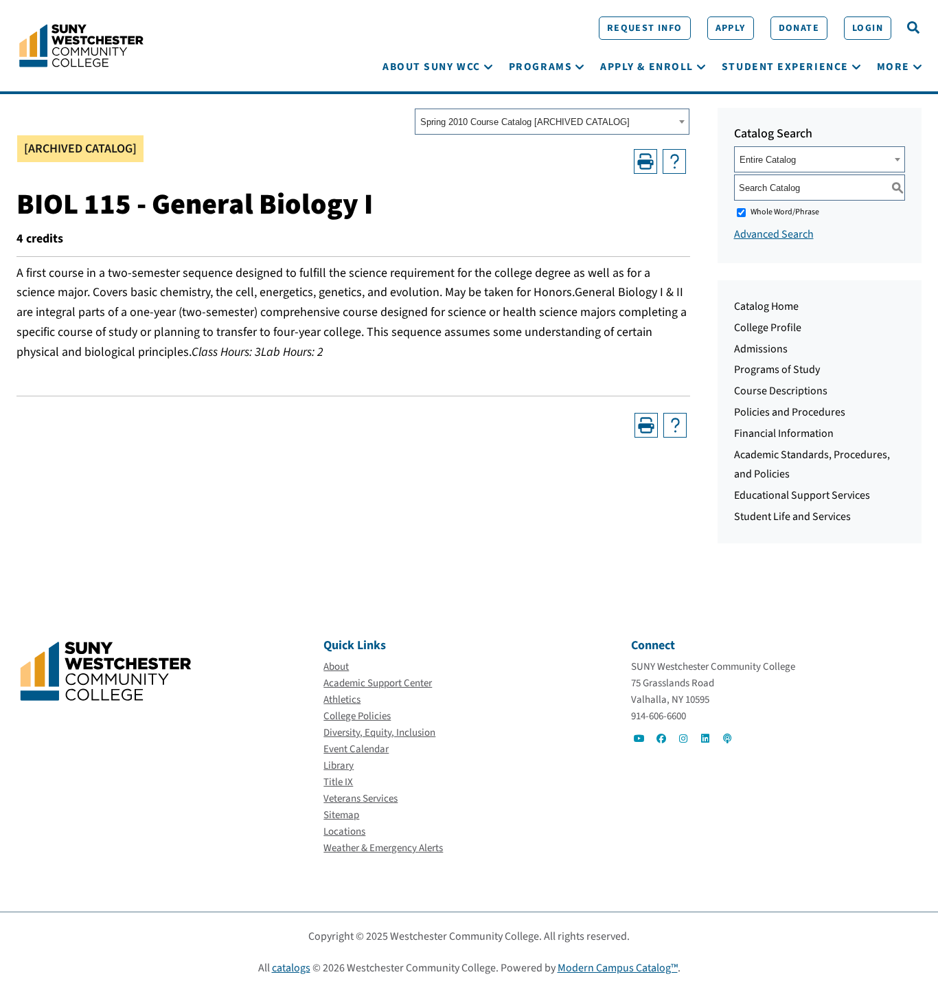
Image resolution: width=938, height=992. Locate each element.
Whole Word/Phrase (785, 212)
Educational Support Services (802, 495)
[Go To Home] (81, 44)
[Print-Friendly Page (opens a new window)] (645, 161)
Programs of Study (777, 369)
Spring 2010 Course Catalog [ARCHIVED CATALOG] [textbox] (525, 122)
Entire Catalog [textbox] (768, 160)
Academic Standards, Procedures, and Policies (812, 464)
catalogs (291, 968)
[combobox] (552, 122)
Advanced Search (774, 234)
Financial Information (784, 433)
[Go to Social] (639, 738)
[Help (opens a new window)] (674, 161)
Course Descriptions (780, 390)
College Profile (767, 327)
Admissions (761, 349)
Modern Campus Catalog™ (618, 968)
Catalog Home (766, 306)
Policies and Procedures (789, 412)
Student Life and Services (792, 516)
